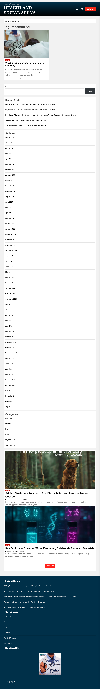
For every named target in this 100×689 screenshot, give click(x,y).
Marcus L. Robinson (10, 500)
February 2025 (10, 224)
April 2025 (8, 213)
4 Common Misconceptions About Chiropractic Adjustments (26, 126)
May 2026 (8, 153)
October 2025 (10, 191)
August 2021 (9, 407)
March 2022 (9, 374)
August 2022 (9, 358)
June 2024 (9, 267)
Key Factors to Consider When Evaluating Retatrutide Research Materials (30, 110)
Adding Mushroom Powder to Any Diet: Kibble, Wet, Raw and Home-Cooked (31, 104)
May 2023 (8, 321)
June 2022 (9, 364)
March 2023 (9, 331)
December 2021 (10, 391)
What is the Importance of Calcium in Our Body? (24, 64)
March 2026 (9, 164)
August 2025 (9, 197)
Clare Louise (8, 551)
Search (7, 87)
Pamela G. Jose (9, 78)
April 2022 (8, 369)
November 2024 (10, 240)
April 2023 (8, 326)
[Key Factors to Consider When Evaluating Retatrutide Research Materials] (50, 524)
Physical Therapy (11, 440)
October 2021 (10, 401)
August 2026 (9, 137)
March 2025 (9, 218)
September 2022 (11, 353)
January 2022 (10, 385)
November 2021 (10, 396)
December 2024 (10, 234)
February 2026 (10, 170)
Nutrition (8, 434)
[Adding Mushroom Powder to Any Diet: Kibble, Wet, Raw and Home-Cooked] (50, 470)
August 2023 (9, 304)
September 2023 (11, 299)
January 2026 (10, 175)
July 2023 (8, 310)
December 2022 (10, 342)
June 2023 (9, 315)
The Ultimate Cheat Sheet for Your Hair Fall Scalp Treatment (26, 120)
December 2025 (10, 180)
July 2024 (8, 261)
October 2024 (10, 245)
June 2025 (9, 202)
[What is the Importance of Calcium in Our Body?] (26, 44)
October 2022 (10, 347)
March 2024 (9, 277)
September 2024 (11, 250)
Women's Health (10, 445)
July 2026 (8, 143)
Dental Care (9, 418)
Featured (8, 424)
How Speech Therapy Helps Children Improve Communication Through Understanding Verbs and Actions (41, 115)
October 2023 (10, 294)
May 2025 (8, 207)
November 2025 (10, 186)
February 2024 (10, 283)
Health (7, 60)
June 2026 (9, 148)
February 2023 (10, 337)
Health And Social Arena (20, 10)
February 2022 (10, 380)
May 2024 (8, 272)
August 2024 (9, 256)
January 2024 (10, 288)
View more (50, 566)
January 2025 (10, 229)
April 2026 (8, 159)
